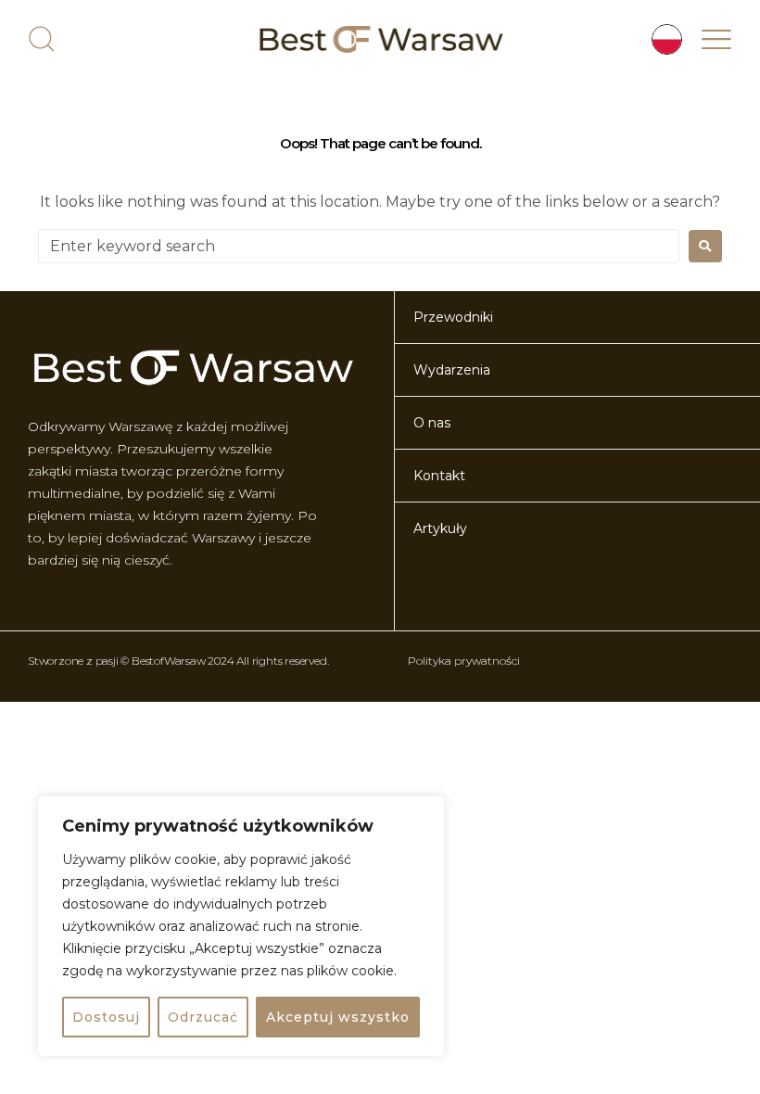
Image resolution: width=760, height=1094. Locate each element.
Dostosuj (106, 1017)
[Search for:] (358, 246)
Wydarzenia (451, 370)
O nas (431, 422)
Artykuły (440, 528)
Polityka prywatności (464, 661)
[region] (241, 926)
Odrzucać (203, 1017)
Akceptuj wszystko (338, 1017)
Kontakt (439, 475)
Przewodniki (453, 317)
